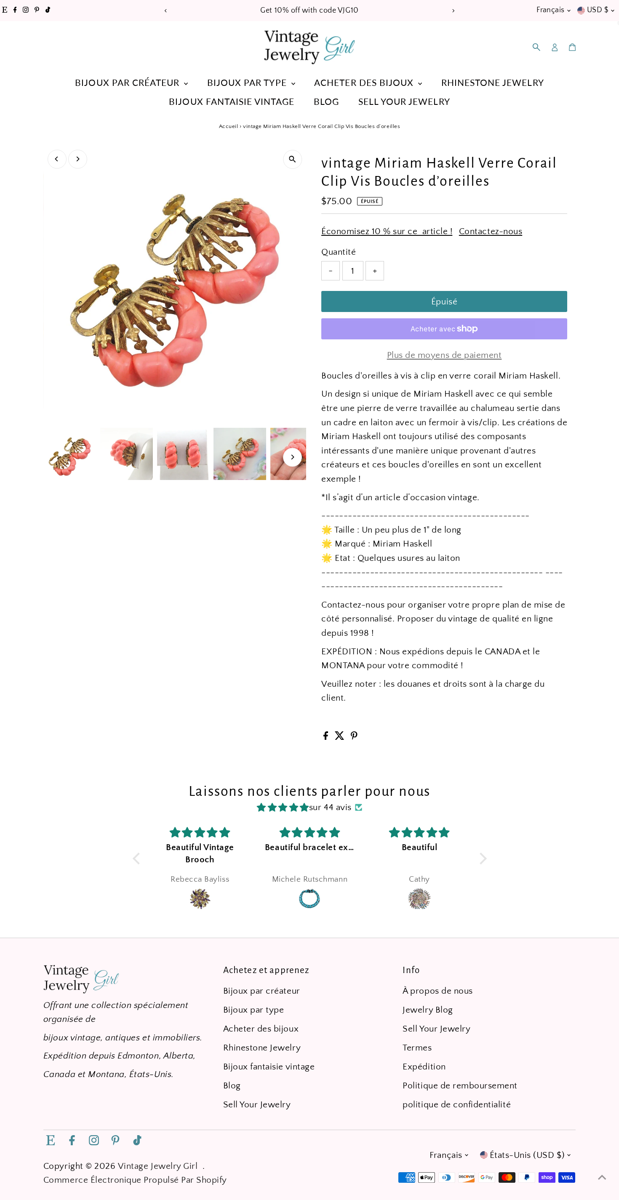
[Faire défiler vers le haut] (602, 1176)
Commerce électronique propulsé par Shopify (135, 1180)
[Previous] (166, 10)
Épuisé (444, 302)
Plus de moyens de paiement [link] (444, 355)
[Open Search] (536, 47)
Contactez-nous (490, 231)
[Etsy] (4, 10)
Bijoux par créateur (128, 82)
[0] (572, 47)
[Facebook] (15, 10)
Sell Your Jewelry (404, 101)
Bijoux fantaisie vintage (231, 101)
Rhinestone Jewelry (492, 82)
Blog (326, 101)
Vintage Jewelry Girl (158, 1166)
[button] (138, 858)
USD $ (597, 10)
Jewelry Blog (428, 1010)
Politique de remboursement (460, 1086)
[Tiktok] (47, 10)
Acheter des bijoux (365, 82)
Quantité (338, 252)
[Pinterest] (36, 10)
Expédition (424, 1067)
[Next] (453, 10)
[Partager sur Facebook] (327, 737)
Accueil (228, 126)
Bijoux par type (248, 82)
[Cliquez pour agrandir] (292, 159)
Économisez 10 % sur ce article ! (386, 231)
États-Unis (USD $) (527, 1155)
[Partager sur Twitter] (341, 737)
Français (550, 10)
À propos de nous (437, 991)
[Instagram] (26, 10)
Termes (417, 1048)
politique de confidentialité (457, 1104)
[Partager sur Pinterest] (354, 737)
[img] (283, 807)
